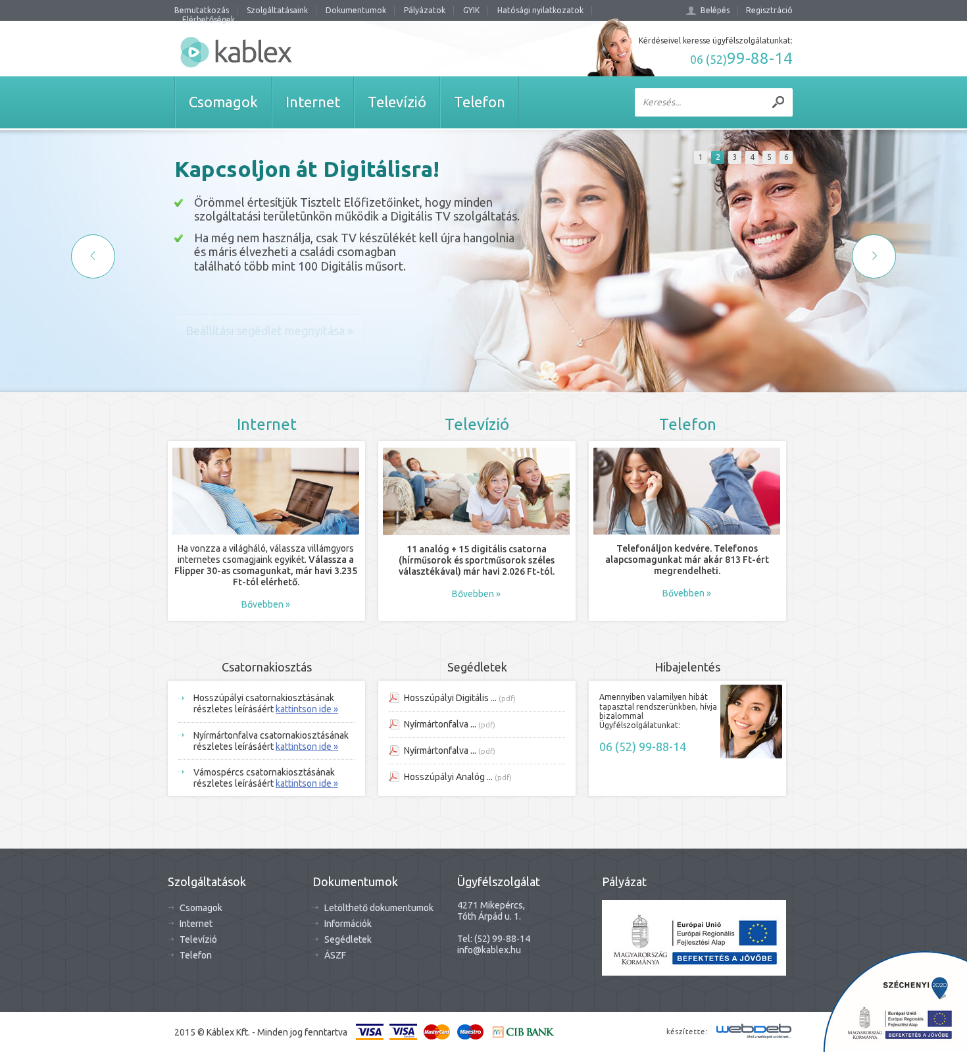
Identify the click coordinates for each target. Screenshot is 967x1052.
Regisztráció (769, 10)
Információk (348, 923)
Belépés (715, 10)
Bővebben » (265, 604)
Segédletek (348, 939)
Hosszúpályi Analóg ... (448, 777)
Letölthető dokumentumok (379, 908)
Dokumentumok (356, 10)
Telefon (196, 955)
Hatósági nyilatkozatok (540, 10)
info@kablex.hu (489, 950)
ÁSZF (335, 955)
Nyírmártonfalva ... (440, 724)
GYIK (471, 10)
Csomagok (201, 908)
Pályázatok (424, 10)
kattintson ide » (307, 709)
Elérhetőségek (208, 19)
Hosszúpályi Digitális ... (450, 698)
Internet (196, 923)
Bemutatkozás (201, 10)
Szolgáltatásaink (277, 10)
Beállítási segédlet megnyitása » (269, 330)
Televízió (198, 939)
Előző (93, 256)
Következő (874, 256)
